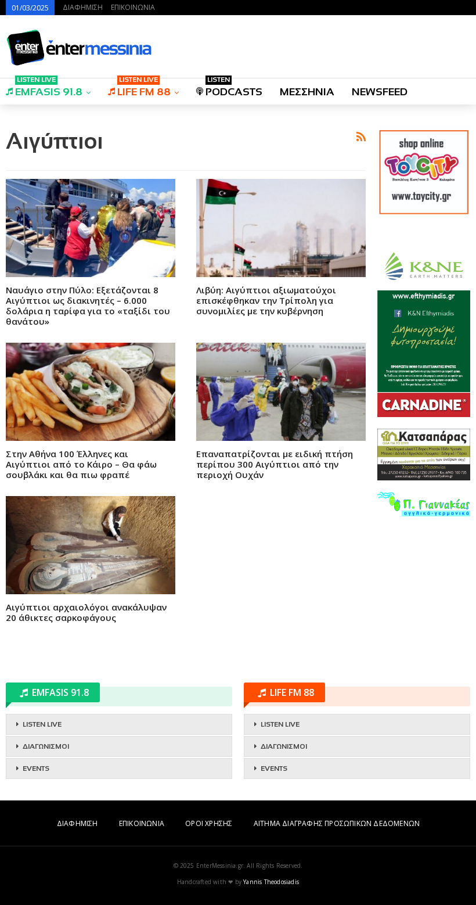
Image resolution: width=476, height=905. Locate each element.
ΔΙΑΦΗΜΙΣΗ (83, 7)
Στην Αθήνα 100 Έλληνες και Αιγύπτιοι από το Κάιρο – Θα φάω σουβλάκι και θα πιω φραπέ (81, 464)
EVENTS (36, 768)
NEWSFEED (380, 92)
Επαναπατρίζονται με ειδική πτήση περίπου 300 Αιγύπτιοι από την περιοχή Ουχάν (274, 464)
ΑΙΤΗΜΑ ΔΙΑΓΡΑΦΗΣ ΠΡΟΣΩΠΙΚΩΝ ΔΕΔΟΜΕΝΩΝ (337, 823)
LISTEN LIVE (42, 724)
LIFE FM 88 (144, 88)
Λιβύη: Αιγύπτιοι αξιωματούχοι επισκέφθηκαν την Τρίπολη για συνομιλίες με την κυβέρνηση (266, 300)
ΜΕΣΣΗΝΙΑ (307, 92)
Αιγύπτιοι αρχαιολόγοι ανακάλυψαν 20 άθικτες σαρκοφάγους (86, 612)
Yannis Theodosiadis (271, 882)
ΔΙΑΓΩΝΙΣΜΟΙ (46, 746)
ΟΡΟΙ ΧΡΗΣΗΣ (208, 823)
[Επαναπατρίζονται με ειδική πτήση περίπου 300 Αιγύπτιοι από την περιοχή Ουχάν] (281, 392)
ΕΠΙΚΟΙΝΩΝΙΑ (133, 7)
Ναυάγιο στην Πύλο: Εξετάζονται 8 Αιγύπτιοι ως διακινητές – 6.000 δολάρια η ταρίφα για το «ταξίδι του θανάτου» (88, 305)
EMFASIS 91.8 (48, 88)
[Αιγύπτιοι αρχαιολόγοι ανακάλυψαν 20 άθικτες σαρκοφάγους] (90, 545)
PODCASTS (233, 88)
